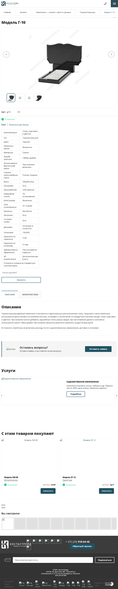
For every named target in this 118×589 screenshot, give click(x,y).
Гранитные (67, 480)
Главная (7, 12)
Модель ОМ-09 (11, 477)
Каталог (23, 12)
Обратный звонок (82, 546)
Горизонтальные (87, 12)
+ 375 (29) (77, 541)
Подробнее (75, 394)
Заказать (21, 279)
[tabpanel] (59, 60)
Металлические (11, 480)
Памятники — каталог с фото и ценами (53, 12)
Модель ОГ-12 (69, 477)
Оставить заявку (98, 349)
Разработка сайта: (98, 584)
